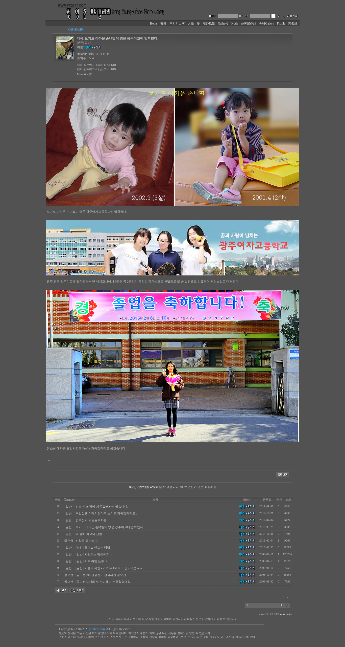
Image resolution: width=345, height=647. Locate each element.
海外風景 (209, 23)
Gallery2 (223, 23)
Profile (281, 23)
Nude (234, 23)
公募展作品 (248, 23)
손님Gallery (266, 23)
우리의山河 (177, 23)
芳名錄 (292, 23)
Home (153, 23)
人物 (191, 23)
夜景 (163, 23)
